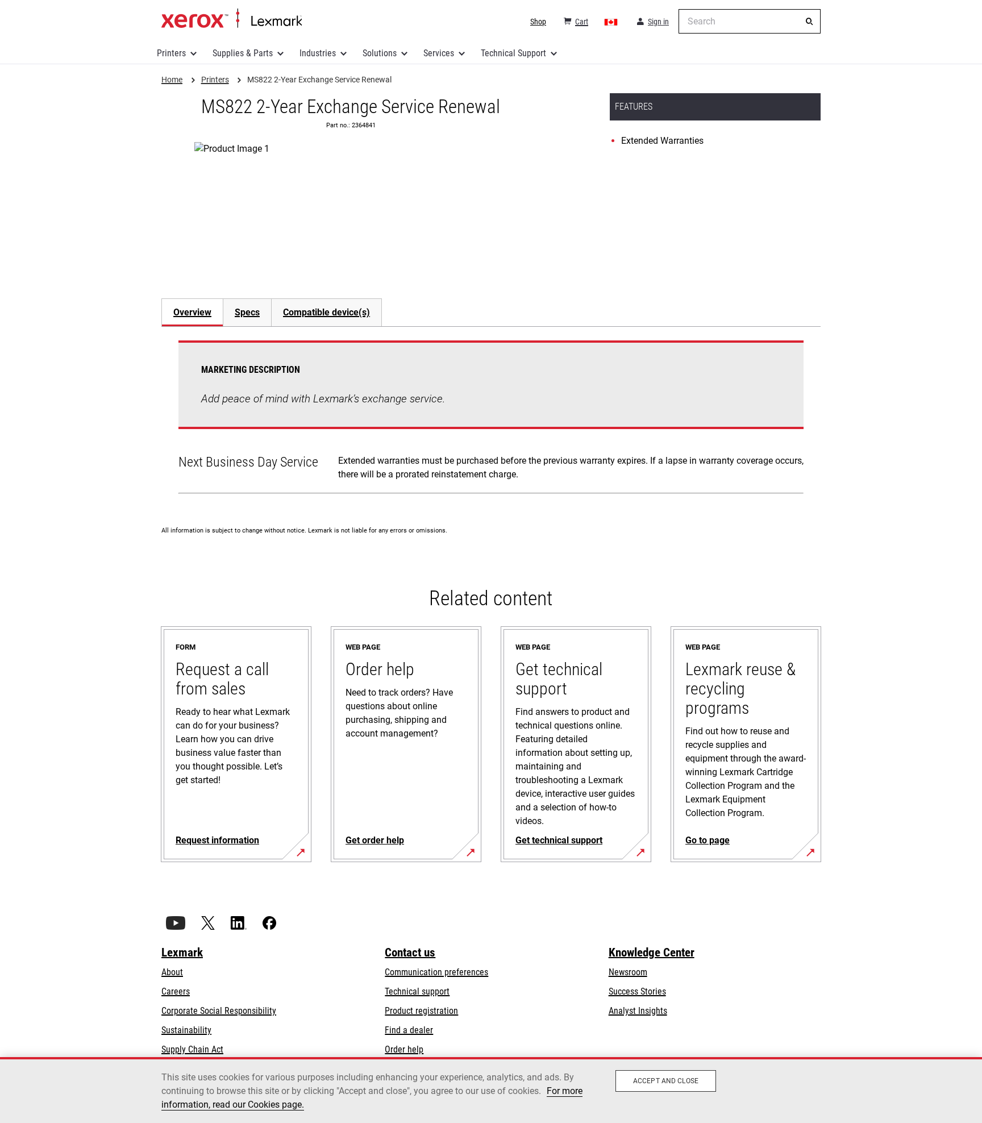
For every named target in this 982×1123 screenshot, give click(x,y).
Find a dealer (409, 1030)
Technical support (417, 991)
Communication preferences (436, 972)
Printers (171, 53)
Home (231, 18)
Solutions (380, 53)
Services (438, 53)
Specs (247, 312)
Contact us (410, 952)
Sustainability (186, 1030)
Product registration (421, 1010)
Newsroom (628, 972)
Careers (175, 991)
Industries (317, 53)
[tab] (192, 312)
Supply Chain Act (192, 1049)
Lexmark (182, 952)
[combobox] (750, 21)
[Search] (809, 22)
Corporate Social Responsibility (218, 1010)
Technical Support (513, 53)
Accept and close (665, 1081)
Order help (404, 1049)
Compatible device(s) (326, 312)
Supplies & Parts (243, 53)
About (172, 972)
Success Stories (637, 991)
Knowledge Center (651, 952)
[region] (491, 1090)
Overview (192, 312)
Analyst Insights (638, 1010)
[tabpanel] (491, 419)
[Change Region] (611, 21)
